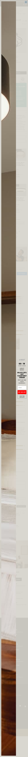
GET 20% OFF (22, 392)
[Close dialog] (26, 2)
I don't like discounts (22, 396)
